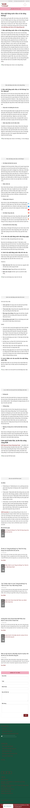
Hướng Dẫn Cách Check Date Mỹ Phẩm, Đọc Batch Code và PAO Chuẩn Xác (13, 619)
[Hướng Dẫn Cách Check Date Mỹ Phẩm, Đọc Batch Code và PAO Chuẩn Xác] (15, 601)
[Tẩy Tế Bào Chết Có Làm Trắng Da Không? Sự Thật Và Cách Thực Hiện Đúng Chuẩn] (15, 566)
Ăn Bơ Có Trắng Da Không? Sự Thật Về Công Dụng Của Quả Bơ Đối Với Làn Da (13, 549)
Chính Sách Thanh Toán (7, 756)
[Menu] (28, 4)
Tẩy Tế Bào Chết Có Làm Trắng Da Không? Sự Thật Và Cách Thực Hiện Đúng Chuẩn (14, 584)
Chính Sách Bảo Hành (7, 751)
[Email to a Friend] (8, 772)
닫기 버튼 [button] (24, 806)
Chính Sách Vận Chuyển (7, 746)
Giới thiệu (10, 1)
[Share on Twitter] (5, 772)
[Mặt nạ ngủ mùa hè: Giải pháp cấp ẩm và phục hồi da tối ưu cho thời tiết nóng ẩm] (15, 636)
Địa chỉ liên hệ (5, 692)
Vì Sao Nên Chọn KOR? (7, 731)
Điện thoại (4, 686)
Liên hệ (27, 1)
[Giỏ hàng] (25, 5)
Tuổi (3, 681)
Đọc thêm (3, 560)
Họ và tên (4, 675)
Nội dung (4, 703)
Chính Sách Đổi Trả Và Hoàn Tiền (9, 753)
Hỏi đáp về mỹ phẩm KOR (19, 1)
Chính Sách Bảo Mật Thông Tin (9, 748)
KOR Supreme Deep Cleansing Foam (10, 445)
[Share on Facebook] (2, 772)
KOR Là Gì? (4, 728)
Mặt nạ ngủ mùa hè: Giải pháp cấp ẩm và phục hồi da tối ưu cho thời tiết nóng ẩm (14, 654)
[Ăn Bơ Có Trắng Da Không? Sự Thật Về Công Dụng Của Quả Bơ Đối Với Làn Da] (15, 531)
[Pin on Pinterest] (10, 772)
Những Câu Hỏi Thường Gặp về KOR (10, 733)
